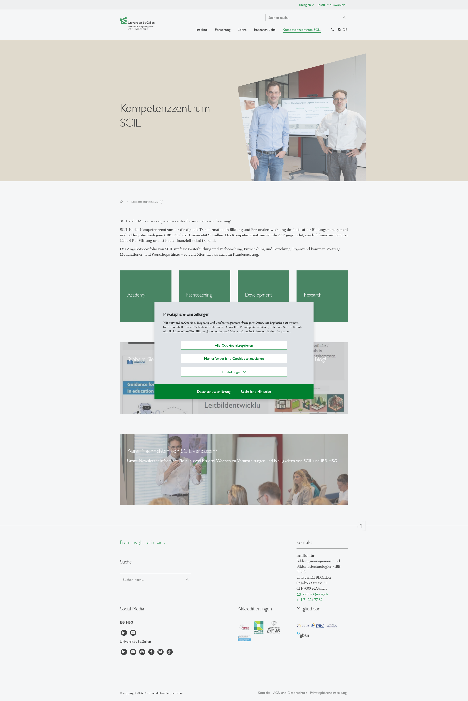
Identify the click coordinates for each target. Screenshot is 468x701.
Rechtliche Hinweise (256, 391)
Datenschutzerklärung (214, 391)
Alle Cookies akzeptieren (234, 345)
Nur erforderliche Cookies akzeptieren (234, 358)
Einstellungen (232, 372)
